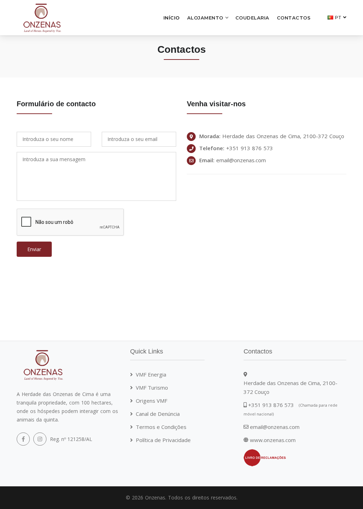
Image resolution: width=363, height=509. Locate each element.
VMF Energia (151, 374)
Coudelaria (252, 18)
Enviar (34, 249)
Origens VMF (151, 400)
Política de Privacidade (163, 439)
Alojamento (205, 18)
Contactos (294, 18)
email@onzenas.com (241, 160)
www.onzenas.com (273, 439)
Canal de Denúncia (158, 413)
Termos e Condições (161, 426)
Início (171, 18)
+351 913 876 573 (249, 148)
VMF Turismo (152, 387)
